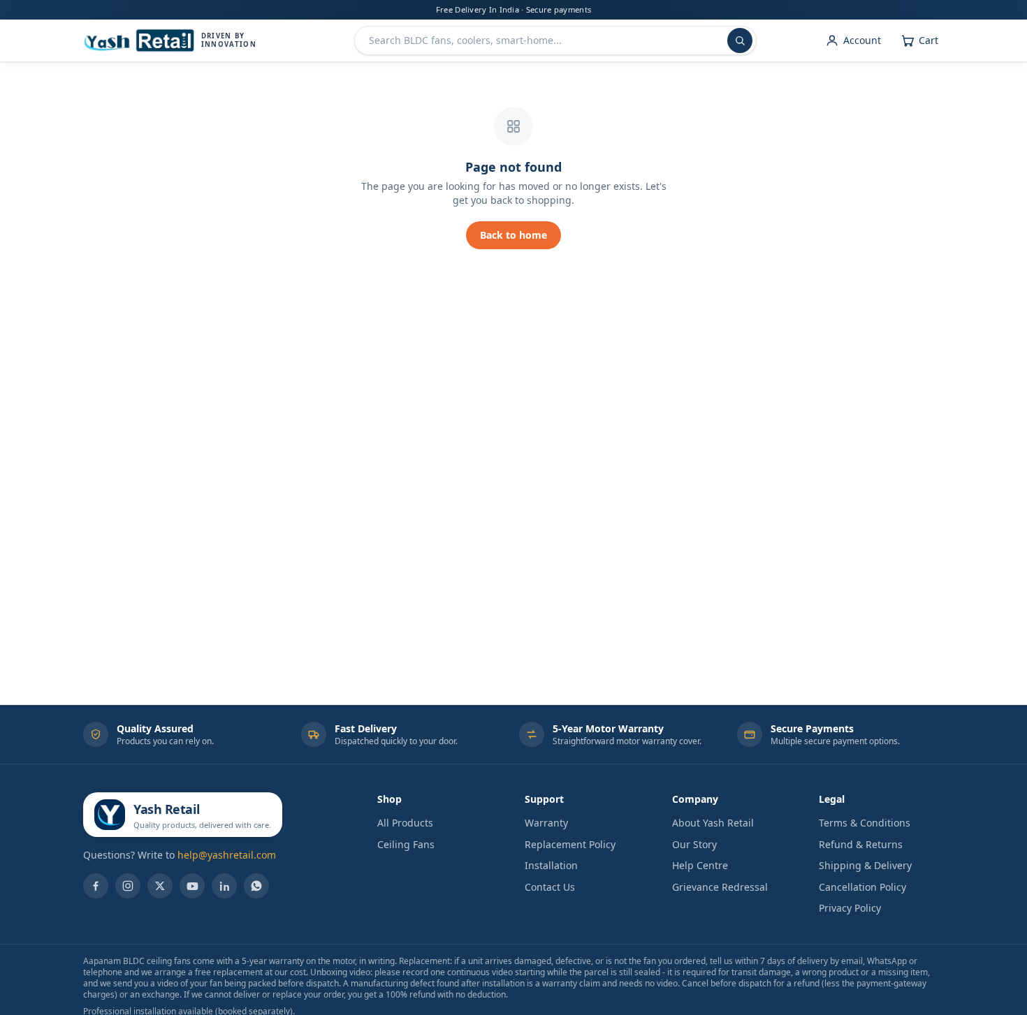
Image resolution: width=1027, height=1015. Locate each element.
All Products (405, 822)
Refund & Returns (861, 844)
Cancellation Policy (862, 887)
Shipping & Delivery (865, 865)
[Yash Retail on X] (160, 885)
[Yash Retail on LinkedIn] (224, 885)
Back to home (513, 235)
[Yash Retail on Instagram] (127, 885)
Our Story (694, 844)
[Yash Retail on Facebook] (95, 885)
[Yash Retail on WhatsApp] (256, 885)
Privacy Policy (850, 907)
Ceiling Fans (406, 844)
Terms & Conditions (864, 822)
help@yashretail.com (226, 854)
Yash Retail (166, 809)
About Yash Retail (713, 822)
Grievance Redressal (720, 887)
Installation (551, 865)
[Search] (739, 40)
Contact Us (550, 887)
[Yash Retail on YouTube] (192, 885)
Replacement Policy (570, 844)
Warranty (546, 822)
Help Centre (700, 865)
